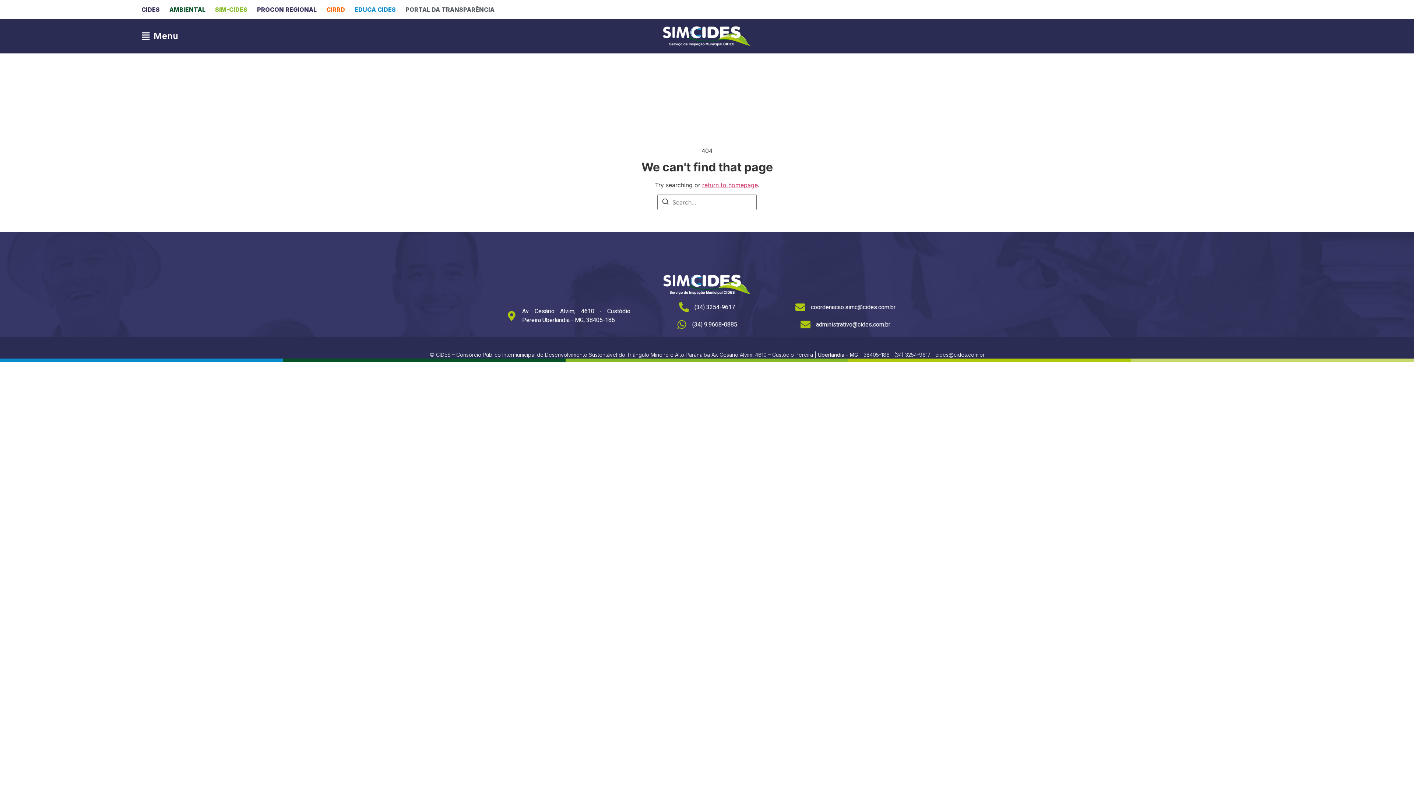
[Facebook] (1230, 9)
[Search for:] (707, 202)
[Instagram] (1245, 9)
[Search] (665, 202)
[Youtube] (1260, 9)
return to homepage (730, 185)
